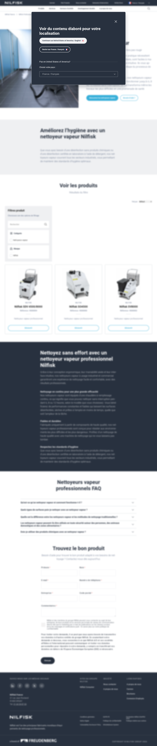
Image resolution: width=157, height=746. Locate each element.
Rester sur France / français (53, 49)
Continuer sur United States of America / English (61, 41)
